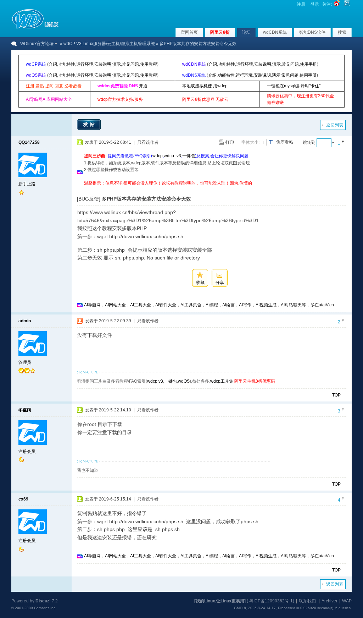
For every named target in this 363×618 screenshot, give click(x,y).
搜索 (342, 32)
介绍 (53, 64)
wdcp (157, 155)
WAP (347, 600)
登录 (315, 4)
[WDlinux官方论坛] (35, 27)
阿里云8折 (220, 32)
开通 (143, 85)
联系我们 (307, 600)
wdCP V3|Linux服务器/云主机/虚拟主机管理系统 (109, 43)
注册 (301, 4)
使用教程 (148, 64)
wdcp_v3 (172, 155)
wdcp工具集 (221, 381)
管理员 (24, 362)
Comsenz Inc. (45, 608)
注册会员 (26, 451)
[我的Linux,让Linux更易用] (220, 600)
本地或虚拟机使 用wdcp (205, 85)
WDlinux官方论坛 (37, 43)
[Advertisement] (213, 189)
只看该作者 (147, 142)
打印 (229, 142)
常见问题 (130, 64)
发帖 (89, 124)
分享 (220, 282)
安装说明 (102, 64)
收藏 (200, 282)
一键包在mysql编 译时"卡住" (293, 85)
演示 (116, 64)
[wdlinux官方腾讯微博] (347, 4)
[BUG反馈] (88, 199)
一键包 (188, 155)
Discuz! (43, 600)
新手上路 (26, 183)
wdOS (184, 381)
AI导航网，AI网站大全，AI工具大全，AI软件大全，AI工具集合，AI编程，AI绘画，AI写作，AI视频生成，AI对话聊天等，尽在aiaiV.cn (209, 304)
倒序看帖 (284, 142)
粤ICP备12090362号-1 (271, 600)
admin (24, 320)
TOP (336, 395)
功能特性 (66, 64)
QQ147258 (29, 142)
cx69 (23, 499)
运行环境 (84, 64)
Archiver (329, 600)
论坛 (246, 32)
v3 (160, 381)
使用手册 (308, 64)
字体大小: (250, 142)
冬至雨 (24, 410)
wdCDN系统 (275, 32)
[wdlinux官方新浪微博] (337, 4)
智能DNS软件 (312, 32)
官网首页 (189, 32)
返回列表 (334, 124)
